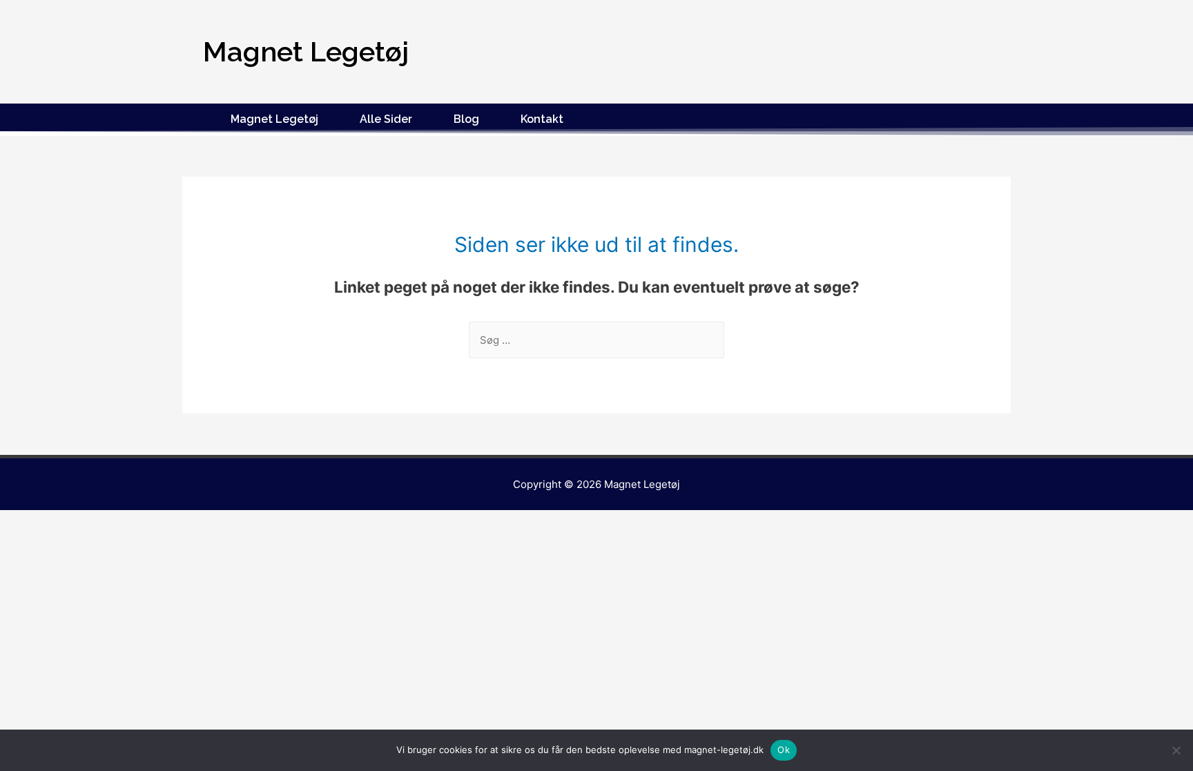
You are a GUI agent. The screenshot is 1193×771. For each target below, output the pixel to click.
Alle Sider (386, 119)
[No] (1176, 750)
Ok (783, 749)
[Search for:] (596, 340)
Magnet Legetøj (274, 119)
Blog (466, 119)
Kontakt (542, 119)
